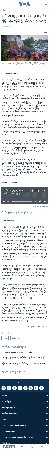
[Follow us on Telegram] (25, 388)
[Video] (21, 447)
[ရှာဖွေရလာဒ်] (42, 447)
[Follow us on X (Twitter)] (9, 388)
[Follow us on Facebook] (3, 388)
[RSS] (30, 388)
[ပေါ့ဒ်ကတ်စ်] (36, 388)
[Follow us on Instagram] (20, 388)
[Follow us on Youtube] (14, 388)
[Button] (44, 32)
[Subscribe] (41, 388)
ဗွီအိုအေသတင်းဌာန (13, 193)
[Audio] (31, 447)
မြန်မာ (3, 11)
